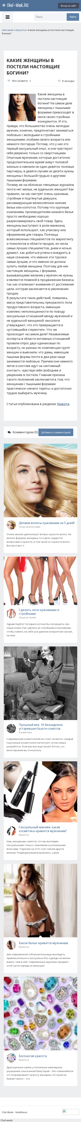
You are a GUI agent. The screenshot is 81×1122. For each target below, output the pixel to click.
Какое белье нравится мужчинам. (43, 943)
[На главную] (16, 5)
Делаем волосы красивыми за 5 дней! (46, 523)
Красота (63, 404)
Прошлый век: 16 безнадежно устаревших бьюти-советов (41, 726)
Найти (73, 16)
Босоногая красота (33, 1056)
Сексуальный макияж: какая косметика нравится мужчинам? (43, 829)
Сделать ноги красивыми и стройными (39, 612)
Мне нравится (21, 80)
